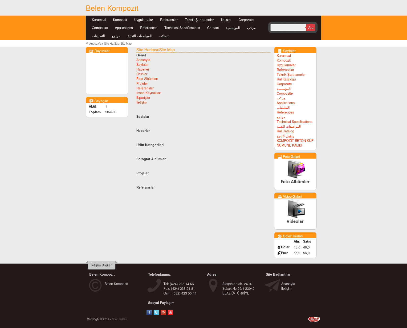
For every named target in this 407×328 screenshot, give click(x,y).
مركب (251, 27)
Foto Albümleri (147, 78)
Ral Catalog (285, 131)
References (148, 27)
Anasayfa (95, 43)
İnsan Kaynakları (148, 92)
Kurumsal (99, 19)
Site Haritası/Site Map (118, 43)
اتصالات (164, 35)
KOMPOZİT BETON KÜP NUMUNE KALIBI (295, 142)
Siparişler (143, 97)
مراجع (116, 35)
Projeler (142, 83)
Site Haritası (119, 319)
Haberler (142, 69)
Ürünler (141, 73)
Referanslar (169, 19)
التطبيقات (98, 35)
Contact (213, 27)
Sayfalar (142, 64)
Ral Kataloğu (286, 79)
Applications (124, 27)
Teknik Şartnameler (199, 19)
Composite (100, 27)
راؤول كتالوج (285, 135)
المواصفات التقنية (140, 35)
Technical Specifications (182, 27)
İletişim (226, 19)
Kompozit (120, 19)
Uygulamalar (143, 19)
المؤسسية (233, 27)
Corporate (246, 19)
